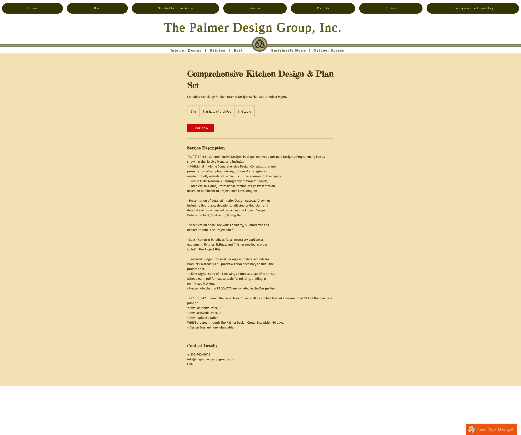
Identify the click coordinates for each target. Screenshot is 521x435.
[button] (175, 8)
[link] (200, 128)
